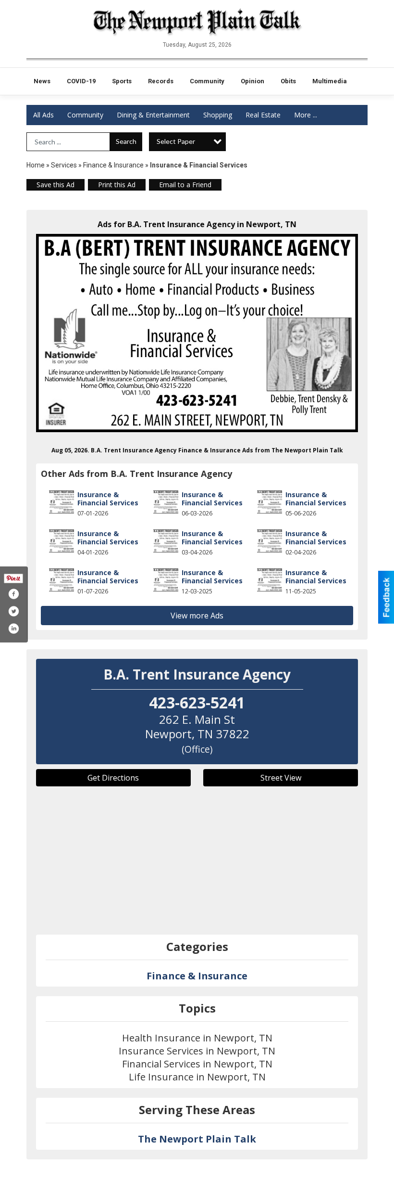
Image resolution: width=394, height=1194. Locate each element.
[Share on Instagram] (13, 628)
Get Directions (113, 777)
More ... (305, 114)
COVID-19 (81, 81)
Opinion (252, 81)
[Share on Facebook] (13, 594)
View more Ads (197, 615)
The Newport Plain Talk (197, 1138)
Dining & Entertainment (153, 114)
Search (126, 141)
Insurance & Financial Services (107, 499)
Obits (288, 81)
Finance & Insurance (113, 165)
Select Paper (176, 141)
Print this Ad (116, 184)
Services (64, 165)
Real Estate (263, 114)
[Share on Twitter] (13, 611)
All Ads (43, 114)
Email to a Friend (185, 184)
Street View (280, 777)
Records (160, 81)
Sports (122, 81)
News (42, 81)
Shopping (217, 114)
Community (207, 81)
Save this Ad (55, 184)
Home (35, 165)
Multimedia (329, 81)
